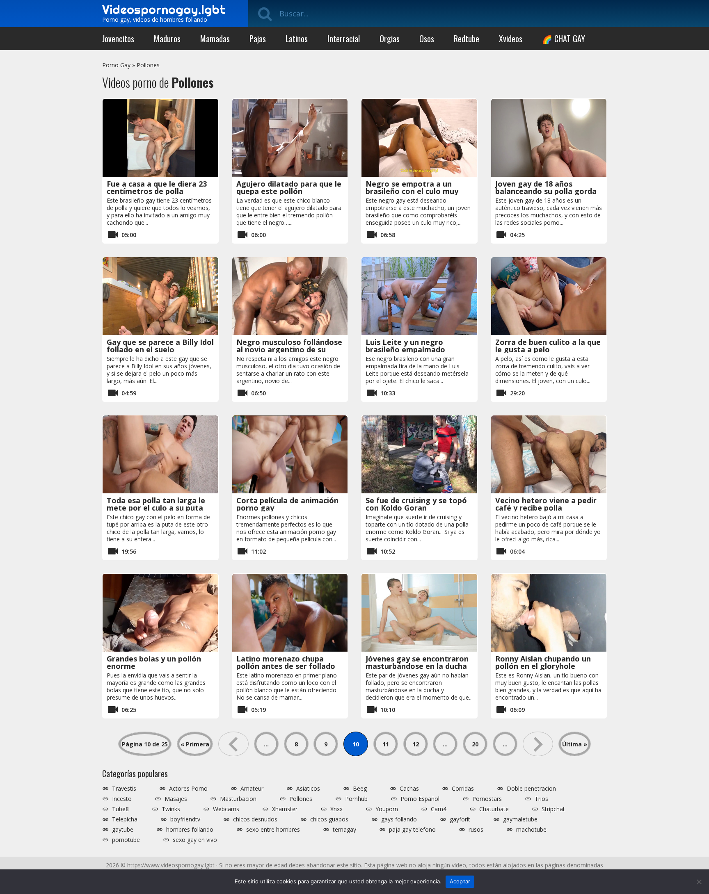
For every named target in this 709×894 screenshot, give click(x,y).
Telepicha (124, 819)
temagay (344, 829)
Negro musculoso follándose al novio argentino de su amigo (289, 349)
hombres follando (189, 829)
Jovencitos (118, 38)
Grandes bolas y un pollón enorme (154, 662)
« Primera (195, 744)
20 (475, 744)
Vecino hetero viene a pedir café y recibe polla (546, 504)
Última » (574, 744)
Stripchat (553, 809)
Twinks (171, 809)
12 (415, 744)
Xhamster (284, 809)
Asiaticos (308, 788)
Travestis (124, 788)
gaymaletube (520, 819)
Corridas (463, 788)
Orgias (390, 38)
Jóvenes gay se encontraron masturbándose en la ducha (417, 662)
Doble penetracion (531, 788)
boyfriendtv (185, 819)
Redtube (466, 38)
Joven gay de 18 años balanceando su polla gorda (546, 187)
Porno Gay (116, 65)
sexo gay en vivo (195, 840)
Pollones (148, 65)
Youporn (386, 809)
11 (385, 744)
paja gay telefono (412, 829)
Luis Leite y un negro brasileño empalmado (405, 345)
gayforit (460, 819)
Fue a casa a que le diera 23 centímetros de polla (157, 187)
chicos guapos (329, 819)
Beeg (360, 788)
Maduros (167, 38)
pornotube (126, 840)
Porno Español (419, 799)
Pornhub (356, 799)
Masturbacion (238, 799)
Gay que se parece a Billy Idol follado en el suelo (160, 345)
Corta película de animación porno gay (287, 504)
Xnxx (336, 809)
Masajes (176, 799)
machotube (531, 829)
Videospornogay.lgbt (163, 9)
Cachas (409, 788)
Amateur (251, 788)
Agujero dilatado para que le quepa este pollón (288, 187)
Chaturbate (494, 809)
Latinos (297, 38)
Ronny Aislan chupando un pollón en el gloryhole (543, 662)
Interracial (343, 38)
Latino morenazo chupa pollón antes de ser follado (285, 662)
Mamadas (215, 38)
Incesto (122, 799)
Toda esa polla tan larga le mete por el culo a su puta (156, 504)
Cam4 (438, 809)
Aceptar (460, 881)
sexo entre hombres (273, 829)
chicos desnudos (255, 819)
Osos (426, 38)
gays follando (399, 819)
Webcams (226, 809)
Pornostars (487, 799)
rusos (476, 829)
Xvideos (510, 38)
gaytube (122, 829)
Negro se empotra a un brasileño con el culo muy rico (412, 191)
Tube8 (120, 809)
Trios (541, 799)
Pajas (257, 38)
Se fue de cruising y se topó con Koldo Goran (416, 504)
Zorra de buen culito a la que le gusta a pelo (548, 345)
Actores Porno (188, 788)
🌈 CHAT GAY (563, 38)
